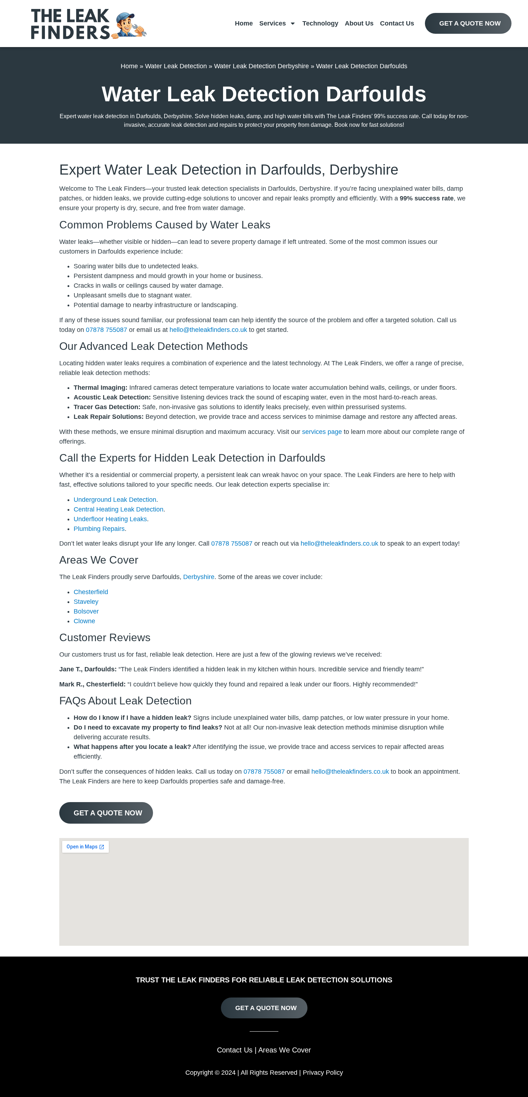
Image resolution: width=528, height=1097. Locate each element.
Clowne (84, 621)
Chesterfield (91, 592)
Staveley (86, 601)
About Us (359, 23)
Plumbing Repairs (99, 528)
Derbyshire (198, 576)
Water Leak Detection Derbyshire (261, 66)
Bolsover (86, 611)
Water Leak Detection (176, 66)
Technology (320, 23)
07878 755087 (106, 329)
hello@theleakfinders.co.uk (208, 329)
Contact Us (397, 23)
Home (244, 23)
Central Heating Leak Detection (118, 509)
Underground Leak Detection (115, 499)
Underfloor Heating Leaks (110, 519)
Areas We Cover (284, 1050)
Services (272, 23)
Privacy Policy (323, 1072)
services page (322, 431)
